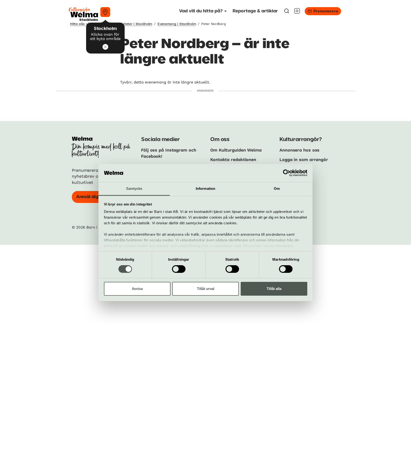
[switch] (179, 269)
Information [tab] (205, 188)
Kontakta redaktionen (233, 159)
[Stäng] (105, 47)
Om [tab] (277, 188)
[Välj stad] (105, 12)
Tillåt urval (205, 289)
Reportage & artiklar (255, 11)
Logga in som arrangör (303, 159)
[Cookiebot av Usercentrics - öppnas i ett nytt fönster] (286, 172)
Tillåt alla (274, 289)
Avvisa (137, 289)
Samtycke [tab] (134, 188)
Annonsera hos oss (299, 149)
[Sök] (286, 12)
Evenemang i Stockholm (176, 24)
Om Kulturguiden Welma (236, 149)
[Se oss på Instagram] (297, 12)
